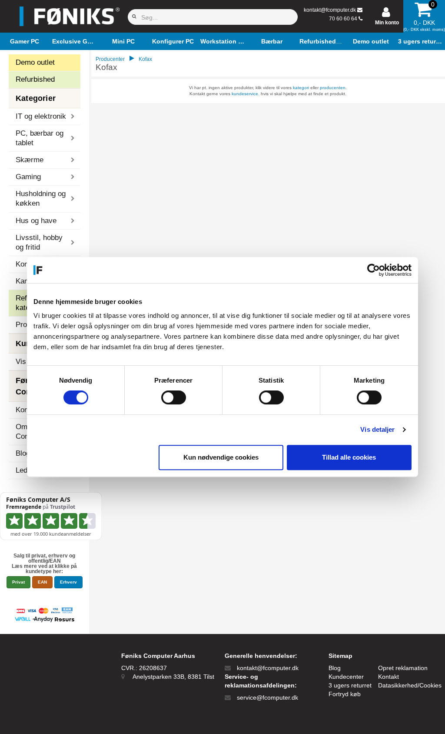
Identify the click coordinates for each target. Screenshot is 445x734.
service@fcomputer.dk (267, 697)
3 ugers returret (350, 685)
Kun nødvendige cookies (221, 457)
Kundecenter (346, 676)
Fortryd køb (345, 694)
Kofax (145, 59)
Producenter (110, 59)
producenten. (333, 87)
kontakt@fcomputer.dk (330, 10)
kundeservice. (245, 93)
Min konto (387, 23)
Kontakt (388, 676)
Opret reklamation (403, 667)
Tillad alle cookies (349, 457)
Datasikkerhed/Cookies (410, 685)
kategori (301, 87)
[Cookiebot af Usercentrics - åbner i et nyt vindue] (373, 270)
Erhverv (68, 582)
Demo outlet (35, 62)
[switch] (173, 397)
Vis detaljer (377, 429)
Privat (18, 582)
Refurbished (35, 79)
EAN (42, 582)
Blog (335, 667)
